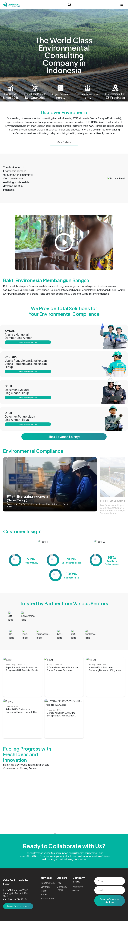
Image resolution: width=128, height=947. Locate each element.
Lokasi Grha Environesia (18, 906)
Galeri (44, 890)
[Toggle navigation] (122, 4)
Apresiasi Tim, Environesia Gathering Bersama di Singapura (105, 669)
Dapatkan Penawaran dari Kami (109, 900)
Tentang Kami (48, 882)
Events (75, 890)
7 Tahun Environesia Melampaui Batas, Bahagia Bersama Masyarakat (62, 669)
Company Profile (62, 888)
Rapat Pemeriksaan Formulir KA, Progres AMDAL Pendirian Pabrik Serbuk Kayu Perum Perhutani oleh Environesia (22, 669)
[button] (121, 487)
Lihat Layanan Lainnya (64, 437)
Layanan (45, 886)
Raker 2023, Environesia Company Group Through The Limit (21, 710)
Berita (44, 894)
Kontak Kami (47, 898)
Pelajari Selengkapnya (28, 342)
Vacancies (77, 886)
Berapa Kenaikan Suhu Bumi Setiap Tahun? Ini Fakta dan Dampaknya (61, 714)
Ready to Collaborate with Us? (64, 845)
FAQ (59, 882)
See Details (64, 142)
